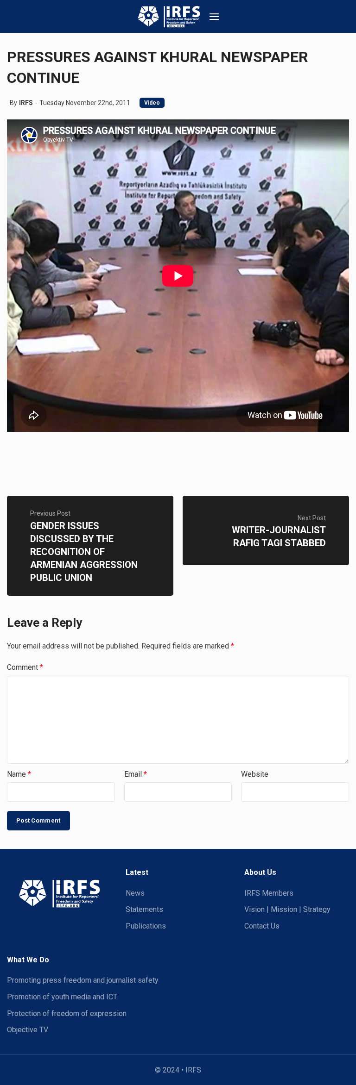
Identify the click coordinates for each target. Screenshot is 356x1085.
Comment (25, 667)
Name (19, 774)
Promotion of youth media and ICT (62, 996)
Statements (144, 909)
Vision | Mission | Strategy (287, 909)
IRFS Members (268, 893)
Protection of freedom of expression (67, 1013)
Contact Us (262, 926)
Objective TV (27, 1029)
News (135, 893)
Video (152, 103)
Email (135, 774)
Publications (146, 926)
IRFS (26, 102)
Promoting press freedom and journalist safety (83, 980)
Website (254, 774)
